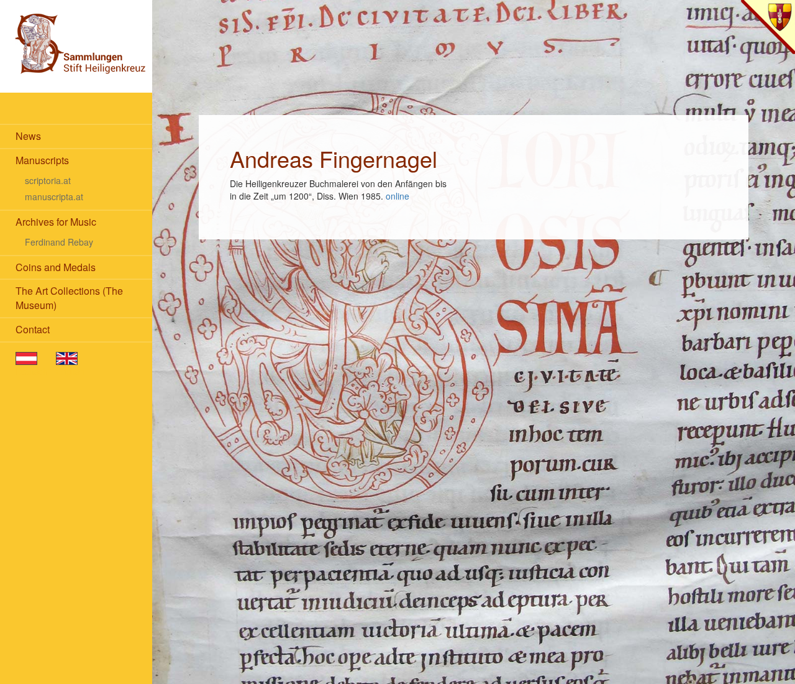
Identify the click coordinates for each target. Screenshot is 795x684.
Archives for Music (56, 222)
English (70, 371)
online (397, 196)
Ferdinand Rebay (59, 242)
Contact (33, 329)
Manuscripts (42, 160)
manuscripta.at (54, 196)
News (28, 136)
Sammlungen (76, 46)
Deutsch (32, 371)
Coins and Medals (56, 267)
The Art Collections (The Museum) (69, 298)
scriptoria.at (48, 180)
